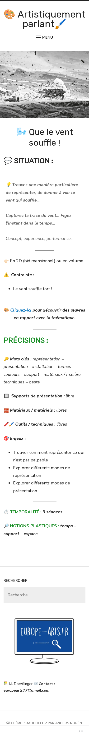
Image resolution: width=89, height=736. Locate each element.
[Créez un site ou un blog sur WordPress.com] (8, 723)
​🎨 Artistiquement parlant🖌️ (44, 19)
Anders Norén (68, 723)
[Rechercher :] (44, 595)
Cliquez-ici (20, 310)
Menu (47, 37)
